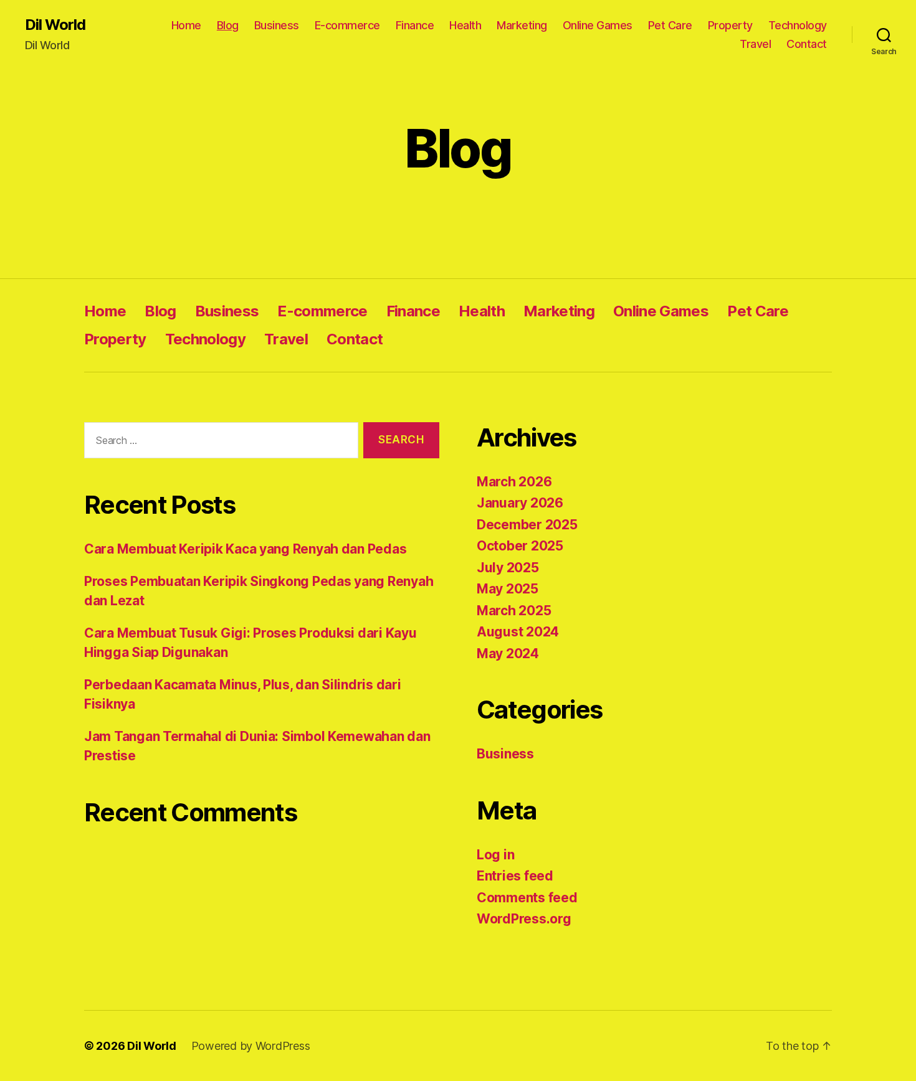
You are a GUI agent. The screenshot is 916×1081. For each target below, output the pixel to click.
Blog (228, 25)
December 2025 (527, 524)
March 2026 (514, 481)
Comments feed (527, 897)
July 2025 (508, 567)
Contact (806, 43)
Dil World (55, 24)
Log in (495, 854)
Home (186, 25)
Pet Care (670, 25)
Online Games (597, 25)
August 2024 (518, 632)
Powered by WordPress (250, 1045)
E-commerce (347, 25)
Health (465, 25)
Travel (755, 43)
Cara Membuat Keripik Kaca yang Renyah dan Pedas (245, 549)
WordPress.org (524, 919)
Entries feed (515, 876)
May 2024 (508, 653)
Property (730, 25)
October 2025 (520, 546)
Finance (415, 25)
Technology (797, 25)
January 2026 (520, 503)
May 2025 (507, 589)
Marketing (522, 25)
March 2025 (514, 610)
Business (276, 25)
